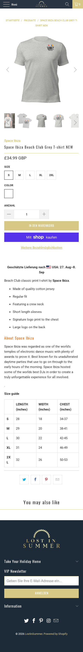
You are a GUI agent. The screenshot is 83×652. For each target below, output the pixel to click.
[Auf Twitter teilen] (24, 479)
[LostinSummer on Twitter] (26, 621)
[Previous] (8, 70)
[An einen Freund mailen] (57, 479)
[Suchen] (67, 4)
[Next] (74, 70)
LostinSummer (33, 633)
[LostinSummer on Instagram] (49, 621)
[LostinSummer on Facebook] (34, 621)
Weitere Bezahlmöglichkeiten (41, 248)
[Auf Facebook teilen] (35, 479)
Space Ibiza (12, 141)
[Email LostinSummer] (56, 621)
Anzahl (9, 205)
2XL (51, 175)
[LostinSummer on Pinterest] (41, 621)
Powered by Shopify (55, 633)
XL (40, 175)
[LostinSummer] (41, 4)
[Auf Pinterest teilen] (46, 479)
